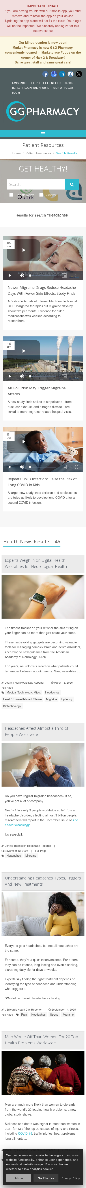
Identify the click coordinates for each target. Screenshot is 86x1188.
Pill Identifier (51, 83)
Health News (24, 195)
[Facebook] (45, 74)
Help (34, 83)
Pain (24, 1014)
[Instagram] (70, 74)
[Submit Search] (72, 184)
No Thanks (46, 1178)
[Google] (54, 74)
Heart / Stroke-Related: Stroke (22, 699)
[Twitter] (79, 74)
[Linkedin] (62, 74)
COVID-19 (25, 1133)
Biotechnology (12, 706)
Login (16, 92)
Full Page (7, 687)
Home (16, 153)
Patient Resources (38, 153)
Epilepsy (66, 699)
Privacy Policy (70, 1178)
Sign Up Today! (63, 87)
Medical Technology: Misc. (24, 692)
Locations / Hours (36, 87)
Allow (19, 1178)
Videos (50, 195)
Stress (54, 1014)
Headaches (52, 692)
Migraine (51, 699)
